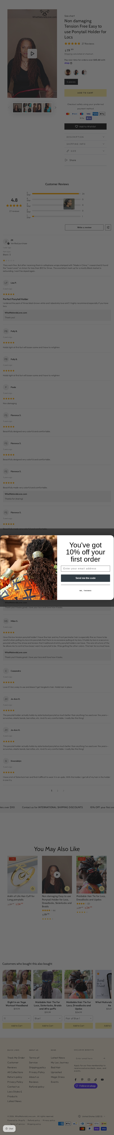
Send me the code (86, 578)
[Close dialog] (111, 538)
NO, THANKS (86, 590)
